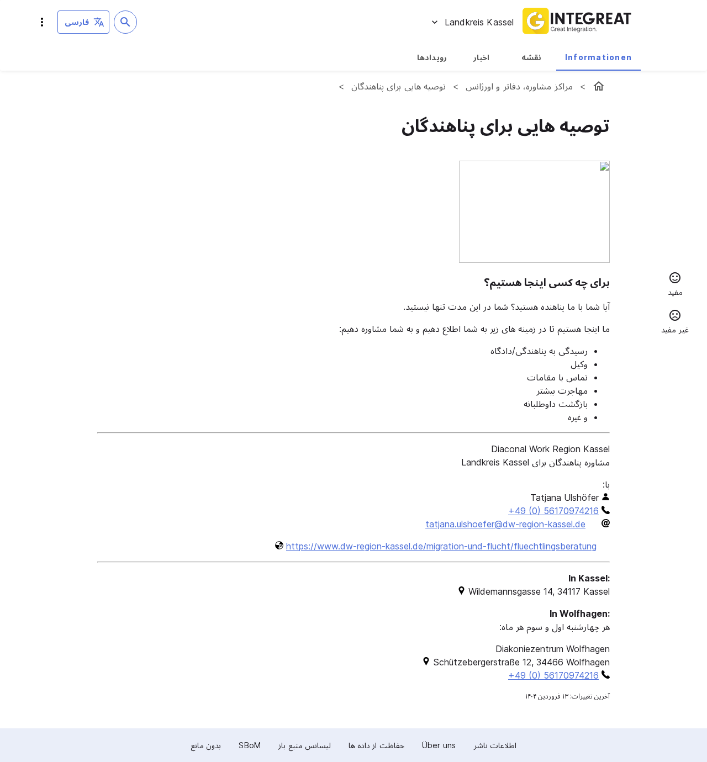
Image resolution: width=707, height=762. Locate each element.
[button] (675, 285)
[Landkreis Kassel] (599, 86)
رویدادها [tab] (432, 57)
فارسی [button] (77, 22)
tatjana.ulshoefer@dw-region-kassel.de (505, 524)
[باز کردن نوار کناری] (42, 22)
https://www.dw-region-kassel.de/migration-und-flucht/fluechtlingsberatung (441, 546)
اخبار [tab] (481, 57)
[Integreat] (577, 22)
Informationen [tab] (598, 57)
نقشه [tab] (531, 57)
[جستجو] (125, 22)
